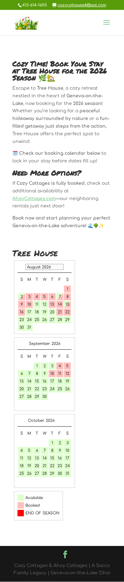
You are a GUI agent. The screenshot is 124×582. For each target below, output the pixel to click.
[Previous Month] (20, 267)
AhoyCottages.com (34, 198)
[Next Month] (68, 421)
